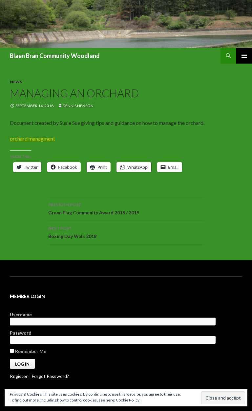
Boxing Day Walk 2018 (72, 232)
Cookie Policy (127, 400)
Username (21, 314)
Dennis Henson (78, 105)
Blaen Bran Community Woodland (55, 55)
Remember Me (30, 351)
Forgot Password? (50, 376)
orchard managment (32, 138)
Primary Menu (244, 56)
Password (21, 333)
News (16, 81)
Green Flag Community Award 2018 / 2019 (93, 208)
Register (19, 376)
